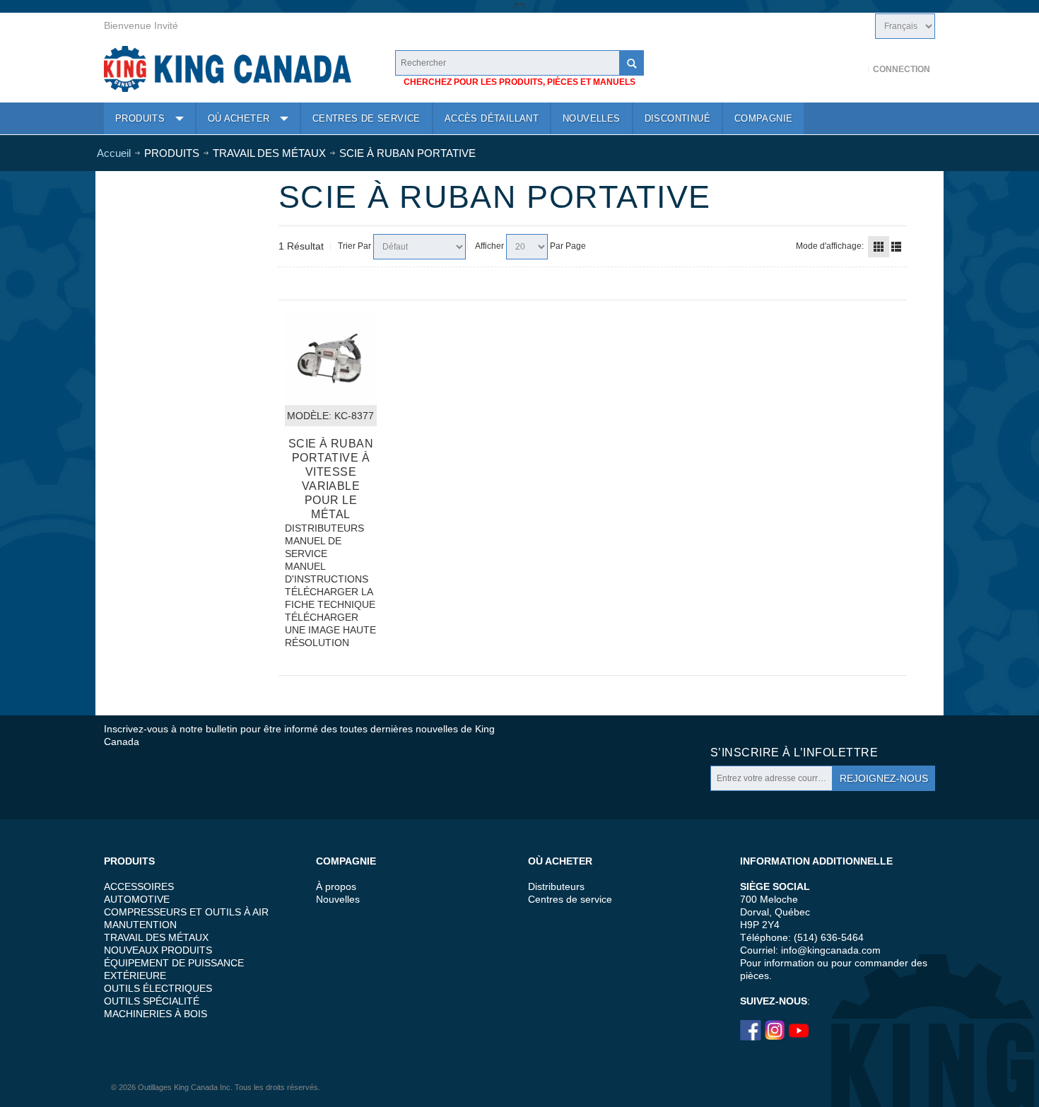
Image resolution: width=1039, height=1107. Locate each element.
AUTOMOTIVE (137, 899)
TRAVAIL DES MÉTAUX (156, 937)
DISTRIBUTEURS (324, 528)
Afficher (489, 246)
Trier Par (354, 246)
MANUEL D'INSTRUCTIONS (326, 573)
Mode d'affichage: (830, 246)
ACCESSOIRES (139, 886)
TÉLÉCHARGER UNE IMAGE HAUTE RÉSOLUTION (330, 629)
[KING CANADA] (227, 69)
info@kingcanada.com (831, 950)
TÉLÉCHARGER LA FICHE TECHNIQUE (330, 598)
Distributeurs (556, 886)
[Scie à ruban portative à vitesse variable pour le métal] (331, 359)
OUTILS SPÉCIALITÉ (151, 1001)
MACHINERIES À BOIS (155, 1013)
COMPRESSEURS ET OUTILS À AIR (186, 912)
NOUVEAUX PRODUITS (158, 950)
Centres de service (570, 899)
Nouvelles (338, 899)
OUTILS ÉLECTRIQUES (158, 988)
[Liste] (896, 246)
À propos (336, 886)
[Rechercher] (631, 63)
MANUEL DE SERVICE (313, 547)
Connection (901, 69)
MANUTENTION (140, 924)
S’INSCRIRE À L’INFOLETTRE (794, 752)
